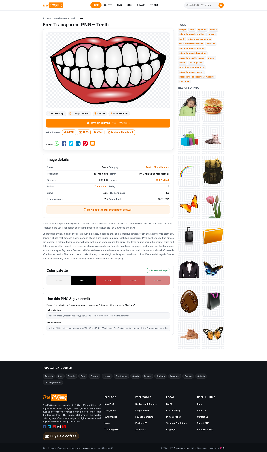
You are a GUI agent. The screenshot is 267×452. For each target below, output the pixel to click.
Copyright (171, 429)
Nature (107, 376)
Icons (107, 423)
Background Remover (146, 404)
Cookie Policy (173, 410)
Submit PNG (203, 423)
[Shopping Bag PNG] (189, 138)
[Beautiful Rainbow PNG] (189, 171)
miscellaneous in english (191, 34)
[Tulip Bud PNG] (213, 203)
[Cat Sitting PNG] (213, 138)
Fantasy (188, 376)
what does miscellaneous (191, 67)
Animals (49, 376)
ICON (129, 5)
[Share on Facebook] (64, 144)
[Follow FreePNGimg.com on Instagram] (59, 427)
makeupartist (195, 62)
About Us (201, 410)
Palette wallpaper (159, 270)
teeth (181, 39)
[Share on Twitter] (71, 144)
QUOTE (108, 5)
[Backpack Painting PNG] (213, 171)
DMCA (169, 404)
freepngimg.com (182, 448)
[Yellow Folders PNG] (213, 236)
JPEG (85, 132)
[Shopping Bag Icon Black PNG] (213, 301)
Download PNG (110, 123)
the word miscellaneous (191, 44)
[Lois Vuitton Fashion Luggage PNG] (189, 236)
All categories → (53, 382)
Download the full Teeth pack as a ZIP (109, 209)
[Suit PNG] (189, 268)
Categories (110, 410)
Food (83, 376)
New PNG (109, 404)
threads (212, 34)
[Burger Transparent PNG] (213, 106)
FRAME (141, 5)
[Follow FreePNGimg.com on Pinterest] (54, 427)
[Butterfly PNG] (213, 333)
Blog (199, 404)
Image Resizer (142, 410)
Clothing (161, 376)
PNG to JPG (141, 423)
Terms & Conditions (176, 423)
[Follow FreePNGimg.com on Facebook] (44, 427)
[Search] (221, 5)
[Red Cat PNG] (189, 333)
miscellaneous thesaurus (191, 58)
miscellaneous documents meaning (196, 77)
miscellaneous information (192, 53)
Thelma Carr (101, 186)
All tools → (140, 429)
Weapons (174, 376)
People (71, 376)
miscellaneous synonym (191, 72)
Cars (60, 376)
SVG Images (110, 417)
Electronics (121, 376)
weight (182, 29)
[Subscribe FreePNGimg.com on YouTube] (64, 427)
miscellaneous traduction (192, 48)
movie (182, 62)
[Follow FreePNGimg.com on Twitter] (49, 427)
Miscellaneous (161, 167)
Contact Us (202, 417)
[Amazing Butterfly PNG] (213, 268)
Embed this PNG (54, 322)
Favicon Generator (144, 417)
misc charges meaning (199, 39)
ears (192, 29)
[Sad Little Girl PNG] (189, 106)
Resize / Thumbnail (121, 132)
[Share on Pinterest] (85, 144)
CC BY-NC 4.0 (162, 180)
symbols (202, 29)
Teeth (149, 167)
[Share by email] (92, 144)
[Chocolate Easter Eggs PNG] (189, 301)
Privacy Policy (173, 417)
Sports (135, 376)
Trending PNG (111, 429)
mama (211, 58)
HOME (96, 5)
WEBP (70, 132)
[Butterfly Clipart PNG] (189, 203)
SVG (119, 5)
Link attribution (54, 310)
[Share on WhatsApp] (57, 144)
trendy (213, 29)
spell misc (184, 81)
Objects (201, 376)
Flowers (94, 376)
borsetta (211, 44)
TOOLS (154, 5)
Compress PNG (205, 429)
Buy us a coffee (63, 436)
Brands (147, 376)
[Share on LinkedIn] (78, 144)
